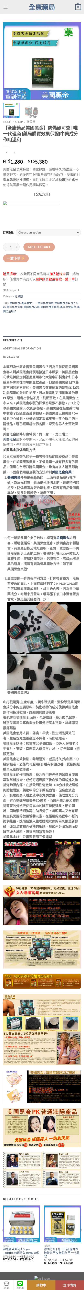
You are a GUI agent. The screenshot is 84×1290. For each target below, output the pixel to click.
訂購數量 (8, 232)
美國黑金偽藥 (62, 472)
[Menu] (5, 7)
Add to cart (39, 247)
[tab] (42, 340)
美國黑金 (15, 302)
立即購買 (69, 1285)
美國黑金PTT (29, 302)
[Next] (74, 61)
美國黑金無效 (68, 307)
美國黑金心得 (32, 307)
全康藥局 (42, 7)
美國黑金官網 (15, 307)
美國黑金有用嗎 (50, 307)
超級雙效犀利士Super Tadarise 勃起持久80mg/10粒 (21, 1250)
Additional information (22, 348)
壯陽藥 (31, 121)
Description (12, 340)
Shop (19, 121)
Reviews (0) (11, 356)
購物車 (41, 1285)
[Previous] (9, 61)
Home (7, 121)
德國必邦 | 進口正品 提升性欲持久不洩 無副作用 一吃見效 (62, 1252)
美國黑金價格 (46, 302)
